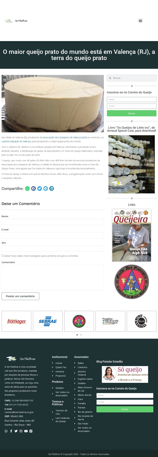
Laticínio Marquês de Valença (16, 141)
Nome (5, 216)
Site (4, 242)
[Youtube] (25, 431)
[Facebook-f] (11, 431)
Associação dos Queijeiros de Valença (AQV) (65, 137)
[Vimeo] (30, 431)
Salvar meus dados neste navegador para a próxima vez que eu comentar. (41, 255)
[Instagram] (21, 431)
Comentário (8, 262)
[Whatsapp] (6, 431)
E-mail (5, 229)
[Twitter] (16, 431)
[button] (140, 20)
